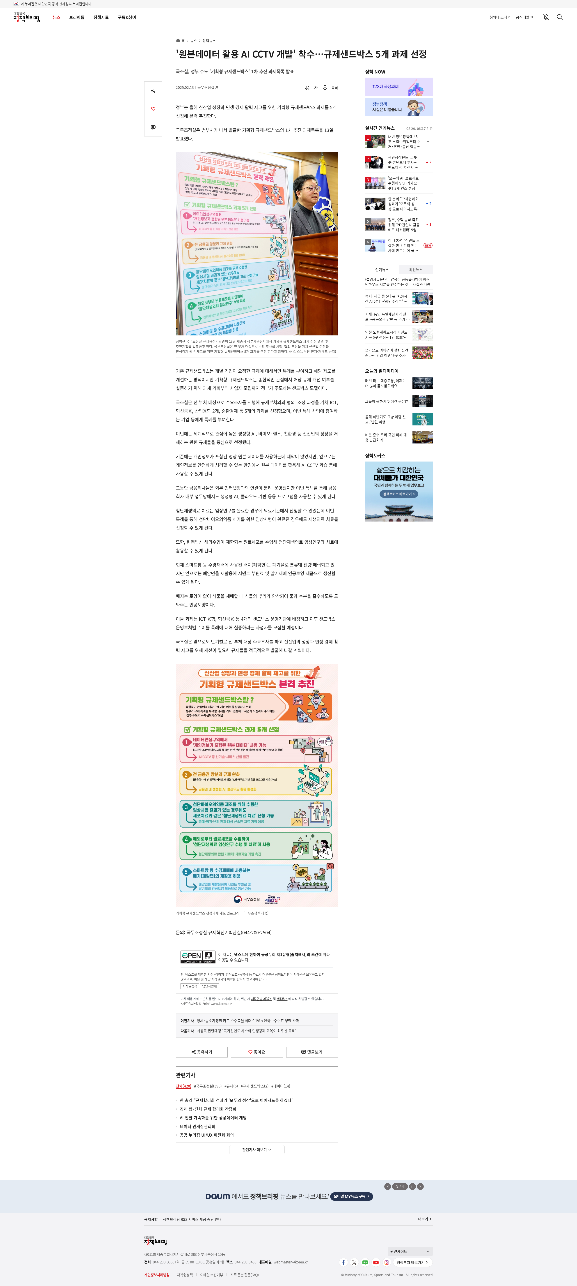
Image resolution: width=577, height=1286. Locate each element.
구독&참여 (127, 17)
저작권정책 (190, 986)
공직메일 (522, 17)
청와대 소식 (498, 17)
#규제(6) (231, 1086)
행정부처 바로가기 (411, 1262)
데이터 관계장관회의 (197, 1126)
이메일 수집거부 (211, 1274)
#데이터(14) (280, 1086)
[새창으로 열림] (325, 87)
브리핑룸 (77, 17)
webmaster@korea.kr (291, 1262)
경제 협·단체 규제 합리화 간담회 (208, 1109)
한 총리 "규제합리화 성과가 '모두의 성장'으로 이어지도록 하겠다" (236, 1100)
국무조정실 (207, 87)
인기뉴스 (382, 269)
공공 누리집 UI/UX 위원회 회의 (207, 1135)
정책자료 (101, 17)
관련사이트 (398, 1251)
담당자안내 (209, 986)
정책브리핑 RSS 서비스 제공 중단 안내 (192, 1219)
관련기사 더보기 (254, 1149)
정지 (412, 1186)
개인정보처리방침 (156, 1274)
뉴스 (56, 17)
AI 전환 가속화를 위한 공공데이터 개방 (213, 1117)
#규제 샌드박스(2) (255, 1086)
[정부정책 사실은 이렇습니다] (399, 107)
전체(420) (183, 1086)
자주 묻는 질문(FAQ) (244, 1274)
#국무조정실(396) (208, 1086)
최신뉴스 (416, 269)
